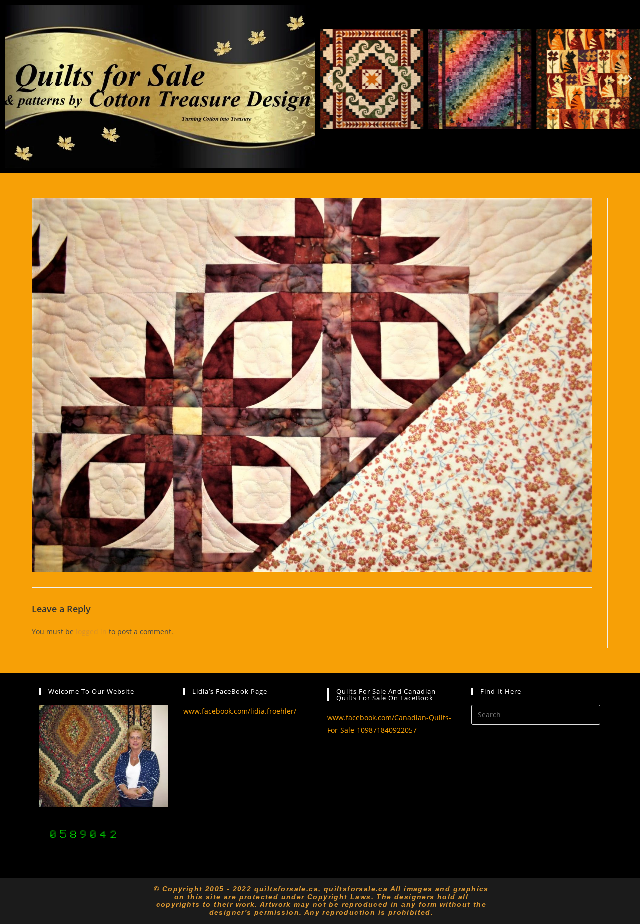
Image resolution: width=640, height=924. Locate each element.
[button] (330, 79)
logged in (91, 631)
